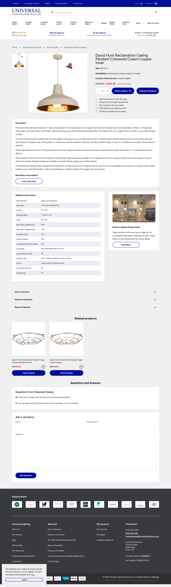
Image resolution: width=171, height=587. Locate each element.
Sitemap (155, 577)
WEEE (47, 3)
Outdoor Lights (28, 23)
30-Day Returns (99, 33)
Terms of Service (149, 580)
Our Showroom (18, 551)
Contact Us (77, 3)
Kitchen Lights (73, 23)
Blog (14, 540)
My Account (102, 529)
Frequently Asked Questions (23, 556)
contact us (77, 161)
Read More (126, 245)
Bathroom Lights (89, 23)
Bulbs (138, 23)
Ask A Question (29, 181)
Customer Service (31, 3)
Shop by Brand (153, 23)
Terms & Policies (54, 529)
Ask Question (26, 475)
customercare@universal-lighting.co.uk (142, 536)
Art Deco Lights (44, 23)
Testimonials (17, 545)
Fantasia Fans (126, 23)
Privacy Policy (137, 580)
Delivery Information (56, 535)
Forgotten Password (105, 540)
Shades (104, 23)
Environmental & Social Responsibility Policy (66, 556)
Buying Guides (61, 3)
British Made (112, 23)
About (16, 3)
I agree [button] (24, 580)
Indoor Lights (14, 23)
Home (14, 47)
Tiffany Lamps (59, 23)
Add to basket (121, 91)
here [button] (33, 575)
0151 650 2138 (151, 35)
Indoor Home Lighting (32, 47)
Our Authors (17, 535)
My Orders (101, 535)
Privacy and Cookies (56, 551)
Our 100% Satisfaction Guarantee (61, 540)
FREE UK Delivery (56, 33)
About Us (16, 529)
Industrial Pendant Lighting (75, 47)
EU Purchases (53, 561)
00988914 (145, 556)
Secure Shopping (55, 545)
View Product (29, 373)
